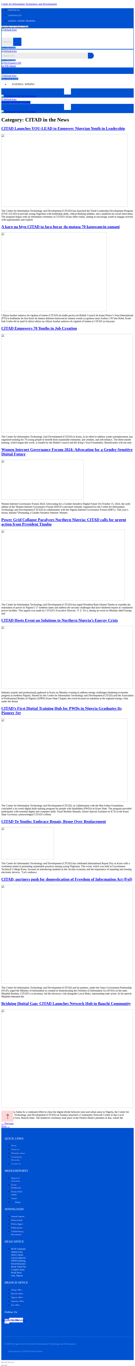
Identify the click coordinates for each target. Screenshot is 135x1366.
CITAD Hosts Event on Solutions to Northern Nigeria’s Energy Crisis (59, 620)
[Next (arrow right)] (6, 1365)
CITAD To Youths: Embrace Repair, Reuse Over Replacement (53, 821)
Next (5, 1126)
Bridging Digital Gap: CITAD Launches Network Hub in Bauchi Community (66, 1003)
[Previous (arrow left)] (2, 1365)
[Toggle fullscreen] (6, 1362)
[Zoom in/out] (2, 1362)
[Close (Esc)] (12, 1362)
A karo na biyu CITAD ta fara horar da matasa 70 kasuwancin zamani (60, 227)
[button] (47, 34)
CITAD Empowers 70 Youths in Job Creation (39, 328)
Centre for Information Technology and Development (29, 4)
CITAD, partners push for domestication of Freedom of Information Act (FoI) (66, 879)
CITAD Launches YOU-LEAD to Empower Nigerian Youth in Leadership (63, 128)
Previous (7, 1123)
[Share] (9, 1362)
